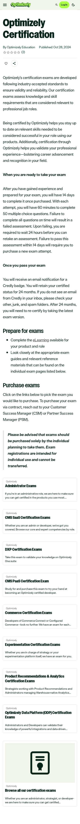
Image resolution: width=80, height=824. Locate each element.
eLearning (41, 340)
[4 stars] (15, 52)
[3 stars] (12, 52)
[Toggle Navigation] (5, 5)
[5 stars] (19, 52)
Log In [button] (64, 5)
